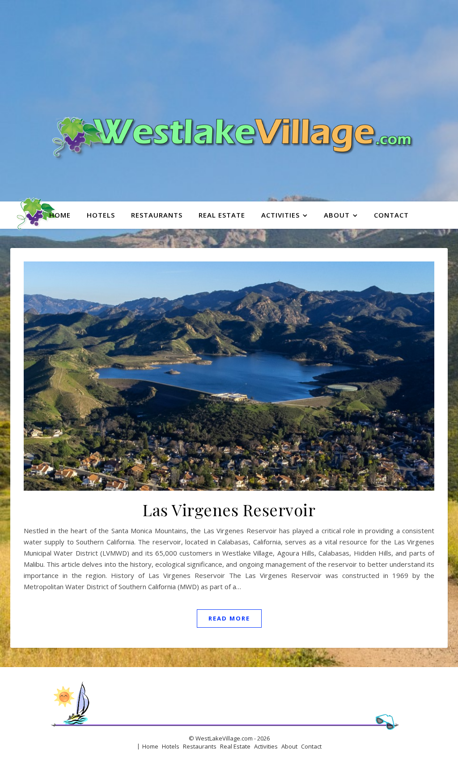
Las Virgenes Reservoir (229, 509)
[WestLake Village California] (229, 100)
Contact (391, 214)
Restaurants (156, 214)
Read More (229, 618)
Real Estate (222, 214)
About (337, 214)
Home (60, 214)
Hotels (101, 214)
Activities (280, 214)
